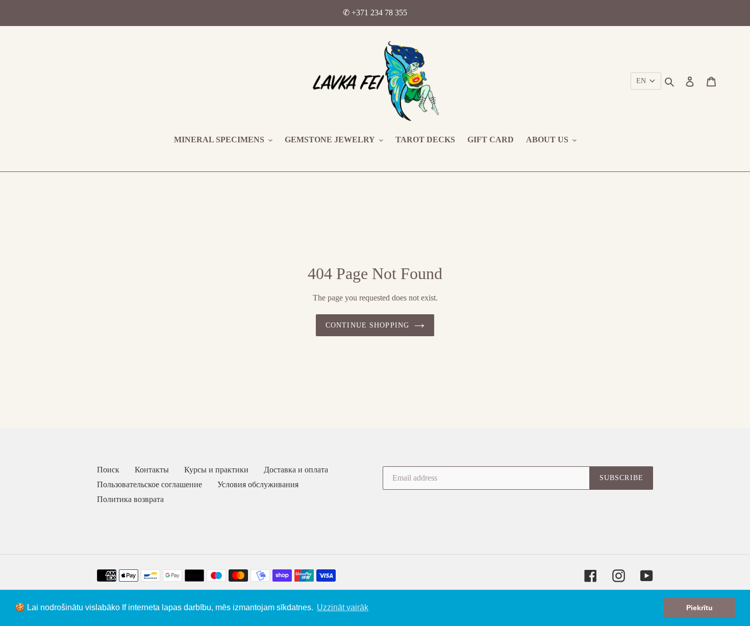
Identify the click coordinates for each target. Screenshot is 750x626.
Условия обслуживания (257, 484)
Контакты (152, 469)
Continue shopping (367, 325)
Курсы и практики (216, 469)
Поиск (108, 469)
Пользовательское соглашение (149, 484)
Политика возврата (130, 499)
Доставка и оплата (296, 469)
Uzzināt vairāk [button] (342, 607)
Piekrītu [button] (699, 608)
